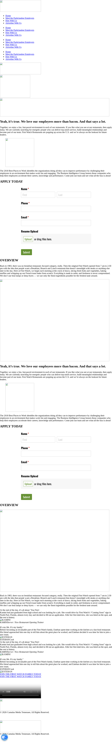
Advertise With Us (13, 23)
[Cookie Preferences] (4, 737)
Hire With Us (11, 20)
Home (8, 15)
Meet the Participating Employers (19, 18)
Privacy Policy (6, 717)
